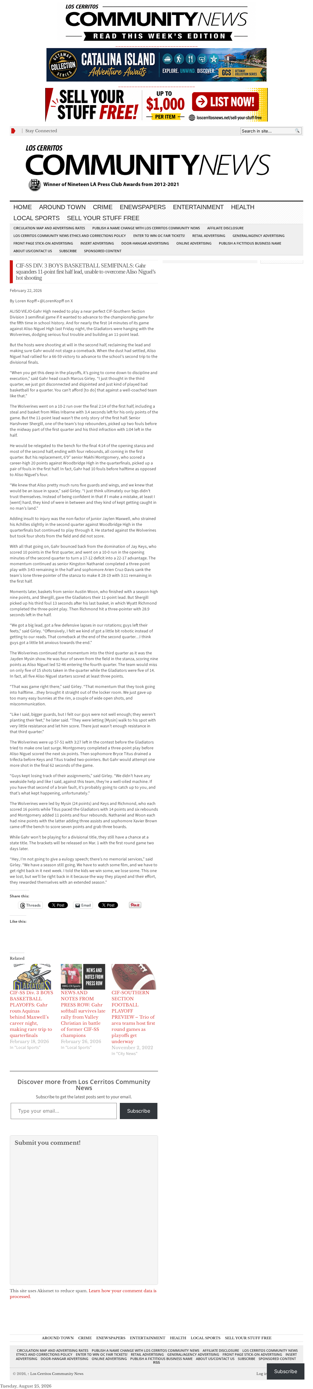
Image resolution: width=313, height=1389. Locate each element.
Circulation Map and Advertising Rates (49, 228)
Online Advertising (194, 243)
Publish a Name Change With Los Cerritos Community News (146, 228)
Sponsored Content (102, 251)
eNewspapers (143, 207)
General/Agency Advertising (259, 235)
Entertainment (198, 207)
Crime (102, 207)
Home (22, 207)
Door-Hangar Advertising (145, 243)
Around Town (62, 207)
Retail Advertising (208, 235)
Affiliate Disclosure (225, 228)
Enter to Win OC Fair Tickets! (159, 235)
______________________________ (156, 44)
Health (242, 207)
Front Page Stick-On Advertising (43, 243)
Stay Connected (41, 130)
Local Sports (36, 218)
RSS (156, 1362)
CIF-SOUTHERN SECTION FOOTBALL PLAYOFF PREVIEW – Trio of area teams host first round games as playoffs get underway (133, 1017)
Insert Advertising (97, 243)
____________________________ (156, 85)
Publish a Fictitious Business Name (250, 243)
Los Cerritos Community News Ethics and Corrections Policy (69, 235)
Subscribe (68, 251)
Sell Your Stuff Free (103, 218)
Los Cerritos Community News (55, 1374)
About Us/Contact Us (32, 251)
